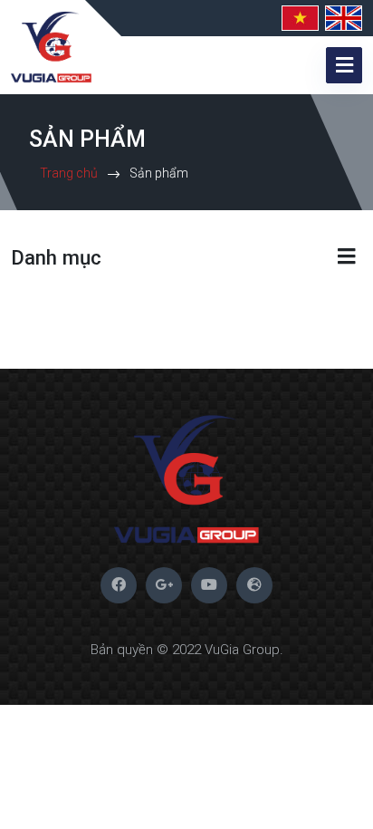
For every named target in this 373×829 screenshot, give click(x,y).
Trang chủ (69, 173)
